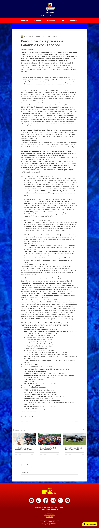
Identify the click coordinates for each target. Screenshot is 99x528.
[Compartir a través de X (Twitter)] (25, 416)
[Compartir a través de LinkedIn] (29, 416)
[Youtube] (31, 501)
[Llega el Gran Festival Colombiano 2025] (49, 439)
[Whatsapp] (60, 501)
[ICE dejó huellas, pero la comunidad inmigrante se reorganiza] (24, 439)
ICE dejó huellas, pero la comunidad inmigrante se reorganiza (23, 449)
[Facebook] (45, 501)
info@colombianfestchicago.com (49, 524)
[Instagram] (53, 501)
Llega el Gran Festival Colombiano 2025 (48, 449)
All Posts (16, 26)
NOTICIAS (49, 518)
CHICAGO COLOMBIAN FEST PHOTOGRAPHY (49, 508)
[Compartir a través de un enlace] (33, 416)
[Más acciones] (77, 36)
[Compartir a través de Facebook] (21, 416)
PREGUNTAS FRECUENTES (49, 510)
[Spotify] (67, 501)
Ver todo (83, 429)
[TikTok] (38, 501)
